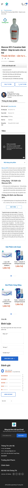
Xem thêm (13, 207)
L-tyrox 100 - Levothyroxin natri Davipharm (6, 263)
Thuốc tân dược (8, 10)
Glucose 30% (5, 168)
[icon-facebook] (2, 58)
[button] (11, 276)
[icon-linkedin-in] (8, 58)
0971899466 (7, 448)
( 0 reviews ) (11, 61)
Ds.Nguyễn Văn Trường (13, 94)
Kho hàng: (3, 453)
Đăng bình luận (8, 358)
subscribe (21, 435)
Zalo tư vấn (7, 84)
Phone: (3, 448)
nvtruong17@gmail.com (10, 451)
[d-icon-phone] (22, 4)
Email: (2, 451)
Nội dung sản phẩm (10, 162)
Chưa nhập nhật (12, 106)
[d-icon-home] (1, 10)
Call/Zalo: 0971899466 (6, 474)
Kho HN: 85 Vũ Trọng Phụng (13, 453)
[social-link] (14, 474)
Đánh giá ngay (8, 394)
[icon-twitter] (5, 58)
